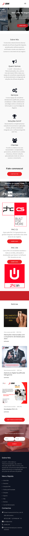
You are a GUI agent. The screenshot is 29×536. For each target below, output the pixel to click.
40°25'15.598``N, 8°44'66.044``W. (13, 518)
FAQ (4, 498)
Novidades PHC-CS (10, 409)
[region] (14, 19)
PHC (20, 332)
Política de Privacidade (9, 489)
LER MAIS (6, 341)
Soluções (5, 492)
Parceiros (5, 483)
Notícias (5, 502)
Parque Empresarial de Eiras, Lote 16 (13, 512)
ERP (17, 332)
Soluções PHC (7, 486)
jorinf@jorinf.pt (8, 521)
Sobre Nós (6, 480)
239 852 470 (7, 524)
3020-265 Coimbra (8, 515)
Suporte (5, 495)
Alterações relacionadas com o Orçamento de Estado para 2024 (14, 337)
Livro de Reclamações (9, 505)
